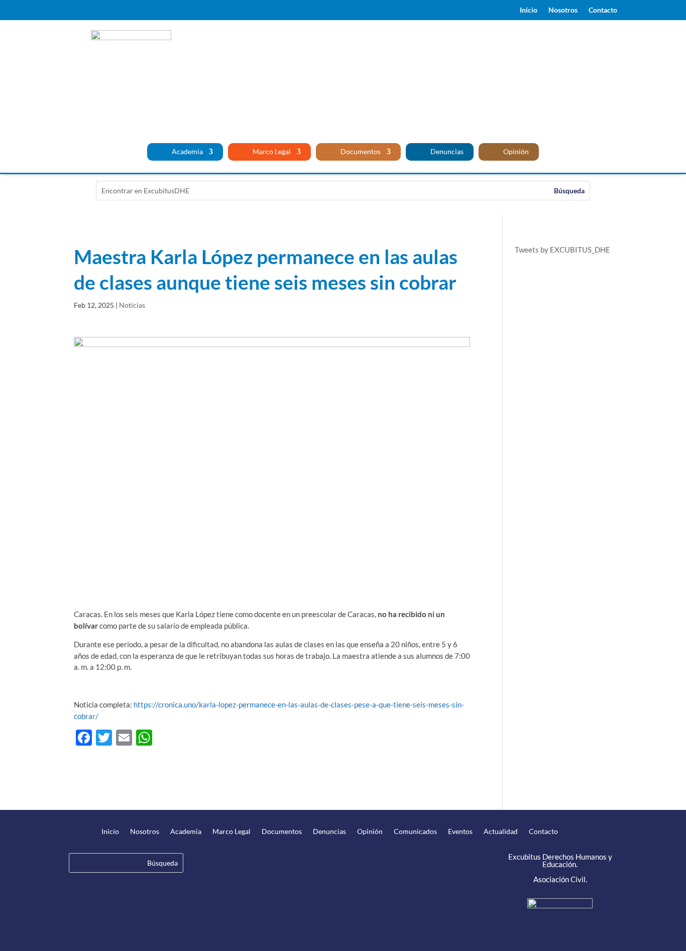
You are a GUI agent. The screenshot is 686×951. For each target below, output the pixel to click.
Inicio (528, 10)
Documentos (360, 152)
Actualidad (501, 832)
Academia (186, 152)
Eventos (460, 832)
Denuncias (446, 152)
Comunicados (415, 832)
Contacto (603, 10)
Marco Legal (271, 152)
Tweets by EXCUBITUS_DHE (562, 249)
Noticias (132, 305)
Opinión (515, 152)
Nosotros (563, 10)
